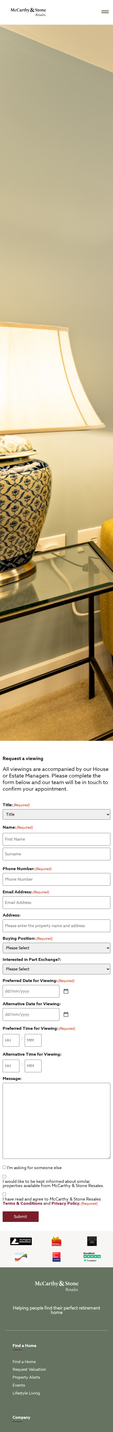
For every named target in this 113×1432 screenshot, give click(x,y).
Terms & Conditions (22, 1203)
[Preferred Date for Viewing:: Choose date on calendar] (66, 991)
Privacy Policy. (66, 1203)
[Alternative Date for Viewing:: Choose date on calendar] (66, 1014)
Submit (20, 1216)
